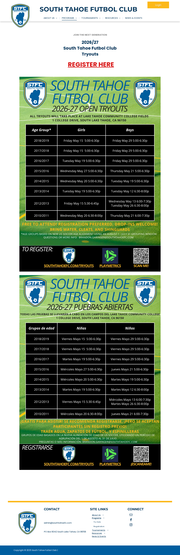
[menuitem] (51, 18)
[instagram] (131, 525)
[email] (131, 515)
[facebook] (131, 520)
